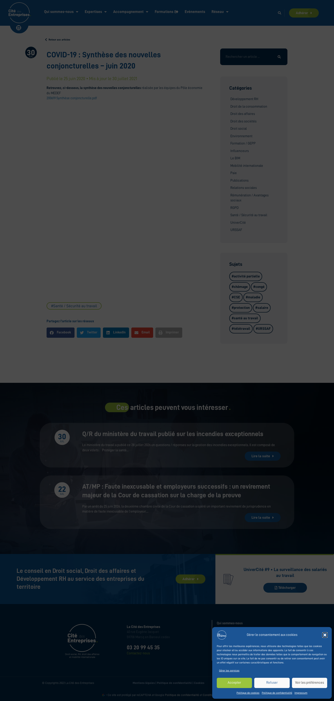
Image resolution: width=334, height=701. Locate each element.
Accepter (234, 682)
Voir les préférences (309, 682)
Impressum (300, 692)
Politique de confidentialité (277, 692)
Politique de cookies (248, 692)
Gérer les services (229, 670)
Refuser (272, 682)
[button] (325, 635)
